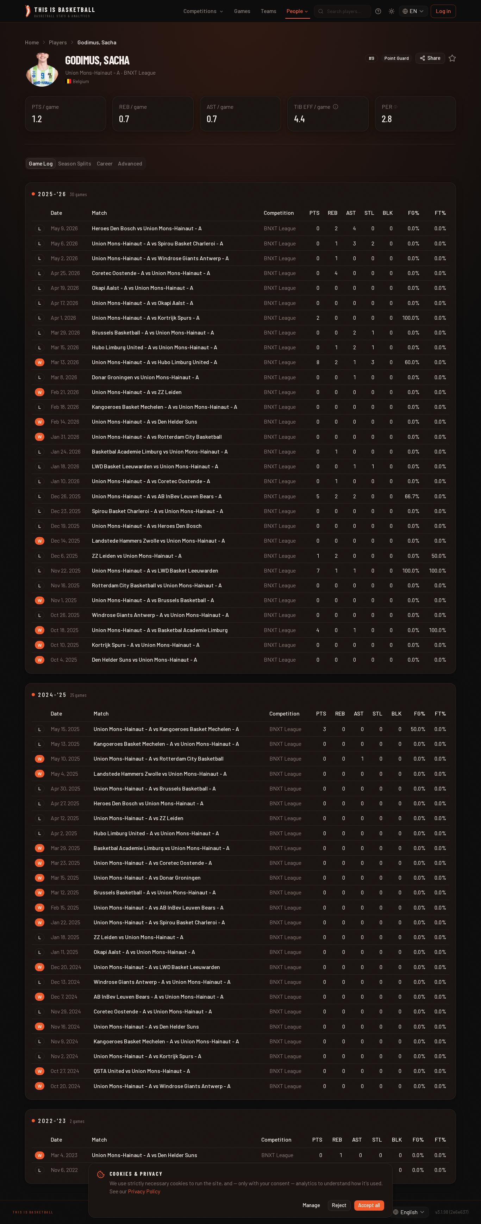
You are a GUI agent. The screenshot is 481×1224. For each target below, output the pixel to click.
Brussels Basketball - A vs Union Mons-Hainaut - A (153, 332)
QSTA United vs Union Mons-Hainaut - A (142, 1070)
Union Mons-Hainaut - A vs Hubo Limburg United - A (154, 361)
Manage (311, 1205)
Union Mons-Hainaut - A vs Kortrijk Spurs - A (146, 317)
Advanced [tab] (130, 163)
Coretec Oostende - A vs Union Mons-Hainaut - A (151, 272)
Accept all (369, 1205)
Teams (268, 10)
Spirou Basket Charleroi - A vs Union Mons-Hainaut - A (157, 510)
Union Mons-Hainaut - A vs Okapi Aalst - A (142, 302)
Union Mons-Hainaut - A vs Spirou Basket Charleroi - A (157, 243)
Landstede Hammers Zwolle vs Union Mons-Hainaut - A (158, 540)
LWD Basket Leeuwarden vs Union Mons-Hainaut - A (155, 466)
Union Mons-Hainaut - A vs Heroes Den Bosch (147, 525)
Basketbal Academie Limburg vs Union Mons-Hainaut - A (160, 451)
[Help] (378, 11)
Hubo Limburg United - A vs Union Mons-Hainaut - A (154, 347)
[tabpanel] (240, 683)
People (295, 10)
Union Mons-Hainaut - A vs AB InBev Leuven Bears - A (157, 496)
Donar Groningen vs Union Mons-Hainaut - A (145, 377)
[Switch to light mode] (391, 11)
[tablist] (85, 163)
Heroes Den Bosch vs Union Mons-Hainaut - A (147, 228)
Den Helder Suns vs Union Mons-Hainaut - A (144, 659)
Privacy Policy (144, 1191)
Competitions (200, 10)
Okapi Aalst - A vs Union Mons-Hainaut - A (142, 287)
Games (242, 10)
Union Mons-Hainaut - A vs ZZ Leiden (137, 391)
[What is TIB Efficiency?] (335, 107)
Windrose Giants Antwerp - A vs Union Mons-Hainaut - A (160, 614)
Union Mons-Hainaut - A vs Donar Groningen (147, 877)
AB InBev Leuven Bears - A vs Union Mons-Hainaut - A (159, 996)
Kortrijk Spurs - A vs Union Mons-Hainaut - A (146, 644)
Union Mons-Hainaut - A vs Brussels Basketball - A (153, 600)
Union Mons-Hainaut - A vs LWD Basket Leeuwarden (155, 570)
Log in (443, 10)
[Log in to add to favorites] (452, 58)
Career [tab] (105, 163)
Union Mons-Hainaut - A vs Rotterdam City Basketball (157, 436)
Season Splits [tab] (74, 163)
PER (390, 106)
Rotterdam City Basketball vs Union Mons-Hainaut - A (157, 585)
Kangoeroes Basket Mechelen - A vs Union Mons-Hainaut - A (164, 406)
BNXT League (140, 72)
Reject (339, 1205)
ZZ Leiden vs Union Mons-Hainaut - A (137, 555)
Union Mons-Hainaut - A (92, 72)
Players (58, 42)
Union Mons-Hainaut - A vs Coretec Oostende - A (151, 480)
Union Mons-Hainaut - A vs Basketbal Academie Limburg (160, 629)
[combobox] (414, 11)
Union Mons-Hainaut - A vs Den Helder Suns (144, 421)
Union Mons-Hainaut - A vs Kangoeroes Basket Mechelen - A (166, 728)
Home (32, 42)
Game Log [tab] (41, 163)
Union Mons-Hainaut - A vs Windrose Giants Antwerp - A (160, 258)
